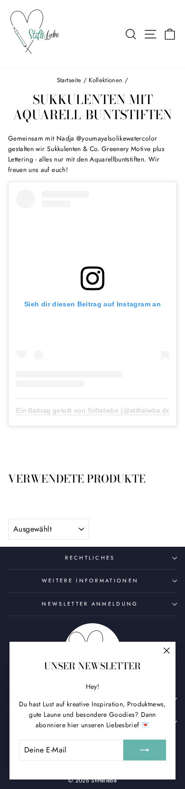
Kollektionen (105, 80)
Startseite (69, 80)
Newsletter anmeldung (90, 604)
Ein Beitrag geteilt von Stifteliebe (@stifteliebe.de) (94, 410)
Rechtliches (90, 557)
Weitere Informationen (90, 580)
